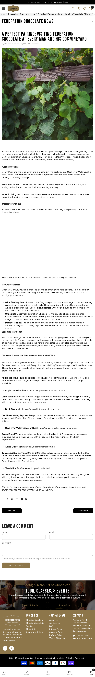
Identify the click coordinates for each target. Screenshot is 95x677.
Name (4, 532)
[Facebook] (3, 499)
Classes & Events (30, 605)
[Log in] (79, 8)
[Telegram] (22, 499)
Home (2, 14)
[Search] (73, 8)
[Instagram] (11, 648)
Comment (6, 543)
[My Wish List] (84, 8)
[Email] (26, 499)
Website (50, 658)
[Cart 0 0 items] (90, 8)
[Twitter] (8, 499)
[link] (26, 673)
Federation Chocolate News (21, 14)
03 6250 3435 (83, 635)
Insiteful (61, 658)
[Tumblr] (17, 499)
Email (51, 532)
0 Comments (33, 44)
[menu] (3, 8)
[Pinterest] (12, 499)
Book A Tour (65, 605)
